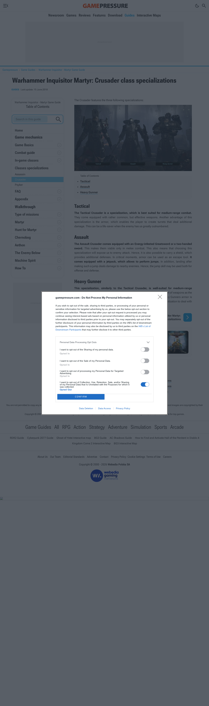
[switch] (145, 349)
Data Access (104, 408)
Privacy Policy (123, 408)
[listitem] (104, 342)
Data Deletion (86, 408)
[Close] (161, 298)
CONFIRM (81, 396)
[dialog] (104, 353)
